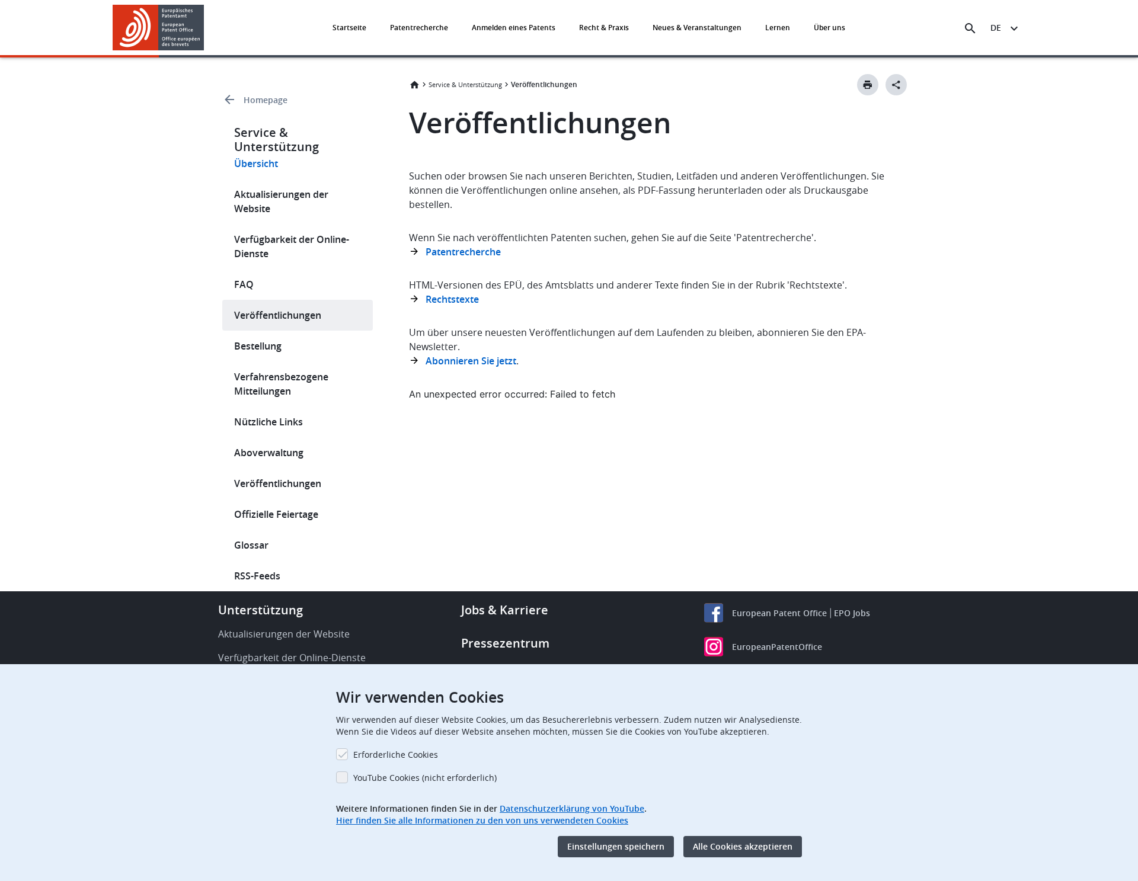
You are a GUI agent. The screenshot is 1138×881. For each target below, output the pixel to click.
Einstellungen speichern (615, 846)
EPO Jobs (852, 613)
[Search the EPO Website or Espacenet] (970, 28)
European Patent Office (779, 613)
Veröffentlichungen (277, 315)
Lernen (777, 28)
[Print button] (867, 84)
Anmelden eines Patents (513, 28)
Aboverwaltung (268, 452)
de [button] (995, 27)
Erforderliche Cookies (395, 754)
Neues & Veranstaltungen (697, 28)
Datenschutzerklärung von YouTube (572, 808)
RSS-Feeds (257, 575)
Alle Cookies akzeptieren (742, 846)
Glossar (251, 545)
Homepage (265, 99)
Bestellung (258, 346)
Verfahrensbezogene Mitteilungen (281, 384)
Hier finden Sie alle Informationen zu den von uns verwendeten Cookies (482, 820)
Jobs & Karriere (504, 610)
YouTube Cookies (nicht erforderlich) (425, 777)
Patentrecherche (419, 28)
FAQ (244, 284)
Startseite (349, 28)
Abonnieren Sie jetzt (471, 360)
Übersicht (256, 163)
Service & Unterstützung (465, 84)
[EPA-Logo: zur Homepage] (158, 27)
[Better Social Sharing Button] (896, 84)
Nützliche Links (268, 421)
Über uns (829, 28)
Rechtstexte (452, 299)
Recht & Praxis (604, 28)
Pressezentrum (505, 643)
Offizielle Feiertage (276, 514)
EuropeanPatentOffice (777, 646)
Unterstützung (260, 610)
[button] (206, 28)
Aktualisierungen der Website (281, 201)
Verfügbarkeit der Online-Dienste (291, 246)
